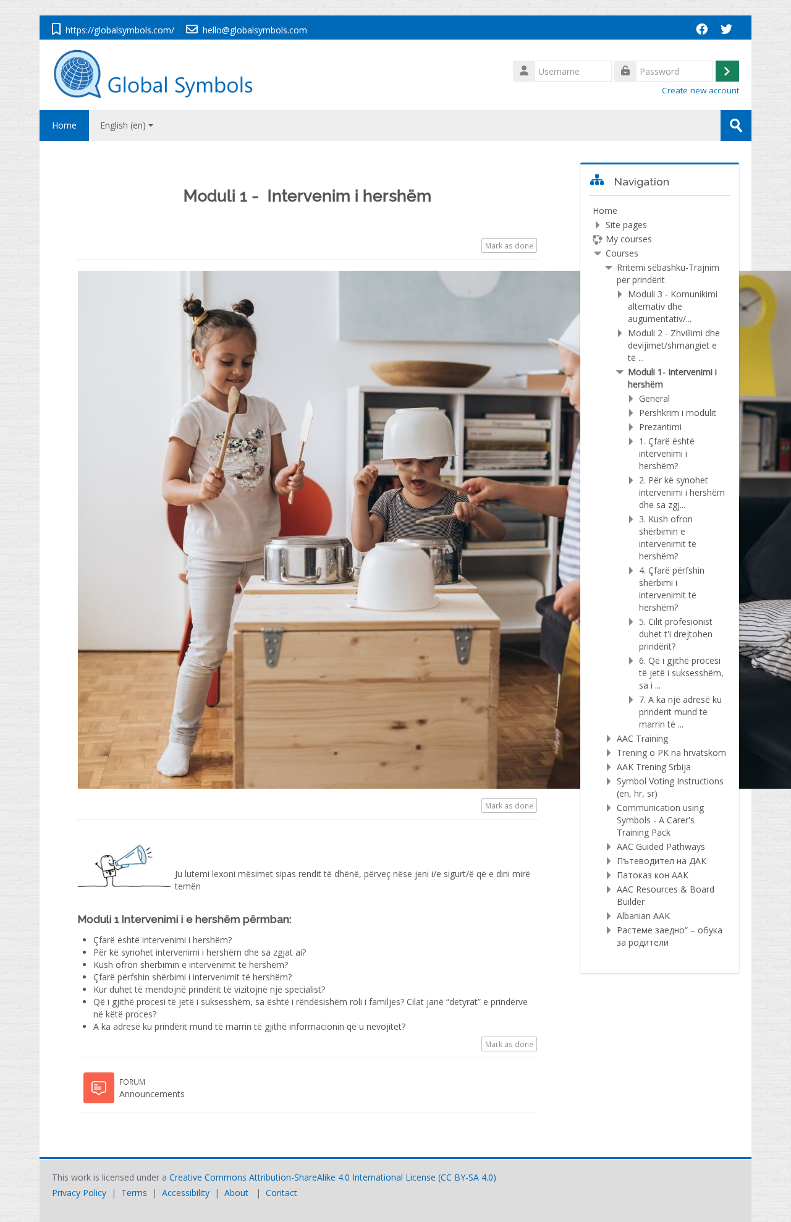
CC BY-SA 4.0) (468, 1177)
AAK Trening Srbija (654, 767)
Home (64, 125)
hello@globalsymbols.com (255, 30)
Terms (134, 1192)
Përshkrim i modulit (677, 412)
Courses (622, 253)
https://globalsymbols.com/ (120, 30)
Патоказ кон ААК (652, 875)
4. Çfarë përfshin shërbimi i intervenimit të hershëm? (671, 588)
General (654, 398)
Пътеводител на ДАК (661, 861)
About (236, 1192)
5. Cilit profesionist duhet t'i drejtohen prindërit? (676, 634)
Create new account (700, 90)
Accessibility (185, 1192)
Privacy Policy (79, 1192)
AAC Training (642, 738)
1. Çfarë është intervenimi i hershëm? (667, 453)
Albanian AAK (643, 916)
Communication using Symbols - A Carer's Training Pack (660, 820)
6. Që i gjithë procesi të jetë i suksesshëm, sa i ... (681, 673)
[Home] (159, 74)
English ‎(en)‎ (123, 125)
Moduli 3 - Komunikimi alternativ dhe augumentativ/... (672, 306)
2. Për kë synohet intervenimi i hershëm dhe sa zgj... (682, 492)
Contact (281, 1192)
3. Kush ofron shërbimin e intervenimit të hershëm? (667, 537)
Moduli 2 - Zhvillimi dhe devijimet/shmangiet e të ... (674, 345)
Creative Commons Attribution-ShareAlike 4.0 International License (302, 1177)
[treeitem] (660, 577)
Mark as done (509, 245)
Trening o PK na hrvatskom (671, 752)
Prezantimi (660, 427)
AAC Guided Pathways (661, 846)
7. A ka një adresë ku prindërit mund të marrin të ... (680, 712)
